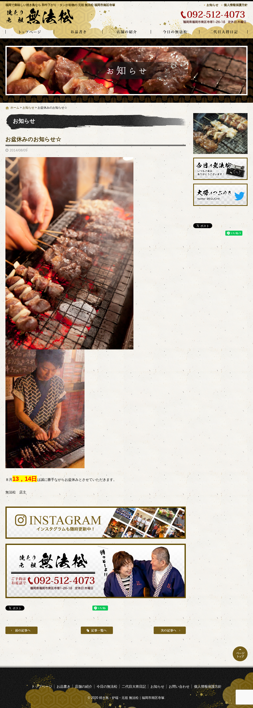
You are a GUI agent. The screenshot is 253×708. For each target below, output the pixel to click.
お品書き (78, 32)
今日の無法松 (175, 32)
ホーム (14, 107)
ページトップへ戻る (240, 653)
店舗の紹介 (126, 32)
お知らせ (212, 5)
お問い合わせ (179, 686)
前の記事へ (21, 630)
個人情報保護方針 (236, 5)
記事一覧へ (97, 630)
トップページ (29, 32)
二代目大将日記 (223, 32)
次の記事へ (170, 630)
